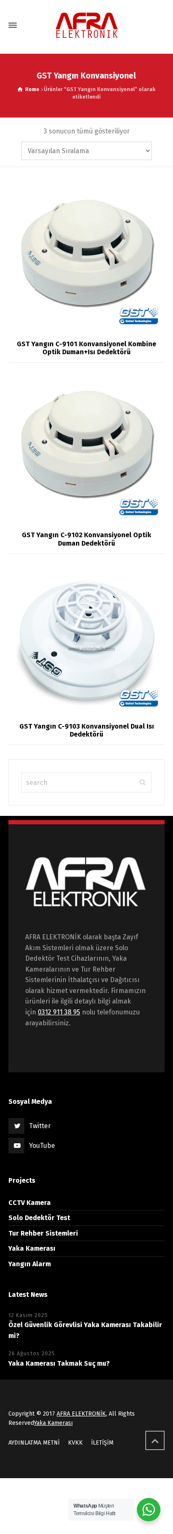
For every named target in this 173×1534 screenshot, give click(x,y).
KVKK (75, 1442)
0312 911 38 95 (59, 1012)
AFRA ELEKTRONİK (81, 1413)
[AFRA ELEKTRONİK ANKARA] (86, 25)
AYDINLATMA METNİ (34, 1442)
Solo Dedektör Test (39, 1218)
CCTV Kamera (29, 1203)
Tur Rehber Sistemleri (43, 1233)
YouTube (42, 1146)
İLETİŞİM (102, 1442)
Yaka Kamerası (31, 1248)
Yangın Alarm (29, 1264)
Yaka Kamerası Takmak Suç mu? (59, 1363)
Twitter (40, 1126)
